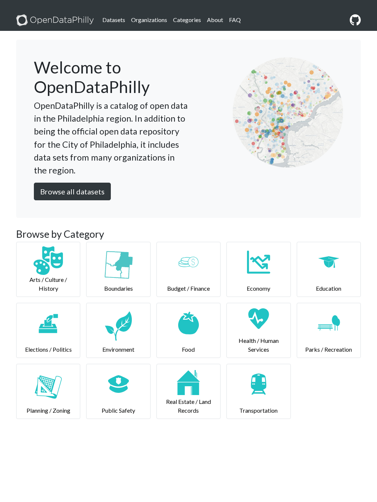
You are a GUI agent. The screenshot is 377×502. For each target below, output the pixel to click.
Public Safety (118, 410)
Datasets (113, 19)
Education (328, 288)
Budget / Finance (188, 288)
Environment (118, 349)
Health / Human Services (259, 345)
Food (188, 349)
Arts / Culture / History (48, 284)
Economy (258, 288)
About (215, 19)
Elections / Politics (48, 349)
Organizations (149, 19)
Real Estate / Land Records (188, 406)
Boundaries (118, 288)
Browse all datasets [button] (72, 191)
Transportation (258, 410)
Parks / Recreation (328, 349)
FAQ (235, 19)
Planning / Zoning (48, 410)
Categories (187, 19)
